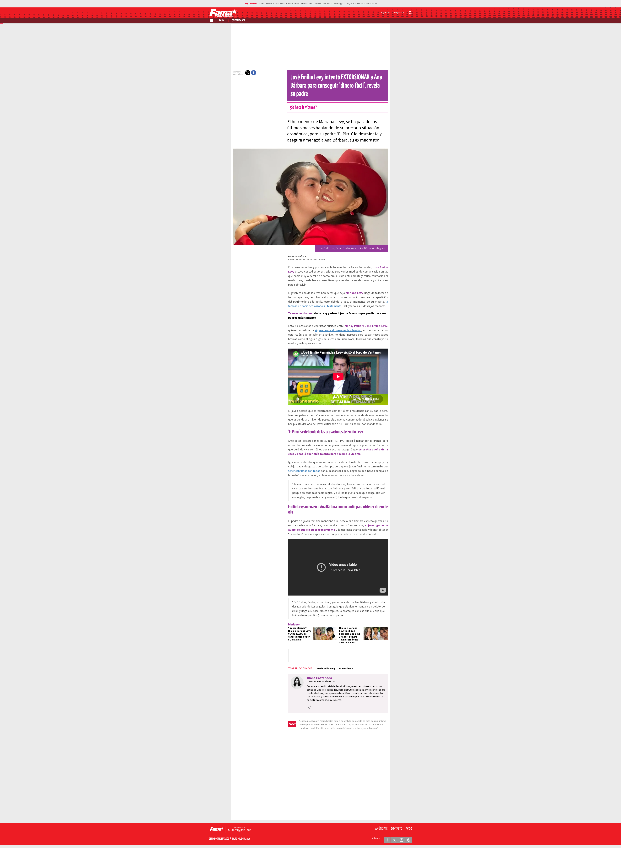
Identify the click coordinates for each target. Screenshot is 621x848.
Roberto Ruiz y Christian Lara (299, 3)
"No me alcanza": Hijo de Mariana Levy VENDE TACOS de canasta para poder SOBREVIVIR (299, 633)
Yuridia (360, 3)
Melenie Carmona (322, 3)
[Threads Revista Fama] (408, 840)
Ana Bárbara (345, 668)
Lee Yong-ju (338, 3)
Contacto (396, 828)
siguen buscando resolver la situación (338, 330)
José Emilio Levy (325, 668)
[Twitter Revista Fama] (394, 840)
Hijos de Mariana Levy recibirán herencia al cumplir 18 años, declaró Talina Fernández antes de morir (349, 635)
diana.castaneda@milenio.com (321, 681)
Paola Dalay (371, 3)
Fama (222, 20)
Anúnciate (381, 828)
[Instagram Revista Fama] (401, 840)
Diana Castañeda (297, 256)
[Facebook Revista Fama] (387, 840)
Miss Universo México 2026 (272, 3)
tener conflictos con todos (304, 471)
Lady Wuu (350, 3)
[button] (247, 72)
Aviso (409, 828)
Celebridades (238, 20)
